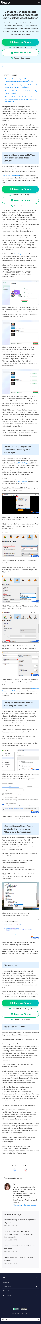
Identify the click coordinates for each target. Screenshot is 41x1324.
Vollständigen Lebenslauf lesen (24, 1205)
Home (4, 67)
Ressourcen (6, 1282)
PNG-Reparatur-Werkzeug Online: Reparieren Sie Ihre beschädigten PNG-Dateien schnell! (18, 1234)
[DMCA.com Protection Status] (24, 1309)
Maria (14, 1184)
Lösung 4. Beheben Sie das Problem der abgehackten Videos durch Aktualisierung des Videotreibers (21, 99)
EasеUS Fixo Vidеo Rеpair (11, 176)
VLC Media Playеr (22, 463)
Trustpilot (4, 1302)
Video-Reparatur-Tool (21, 254)
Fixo (9, 67)
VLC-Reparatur (22, 481)
